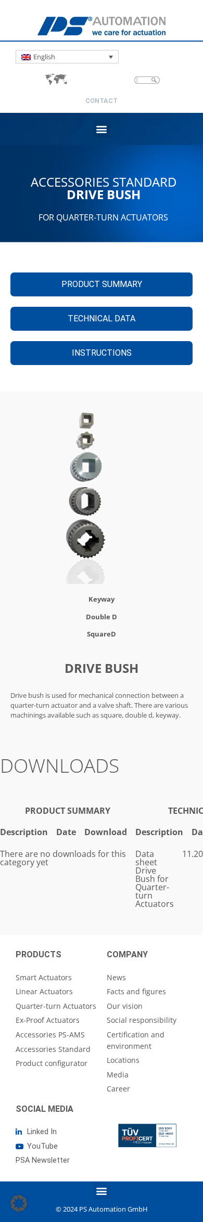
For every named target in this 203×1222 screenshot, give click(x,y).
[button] (101, 129)
